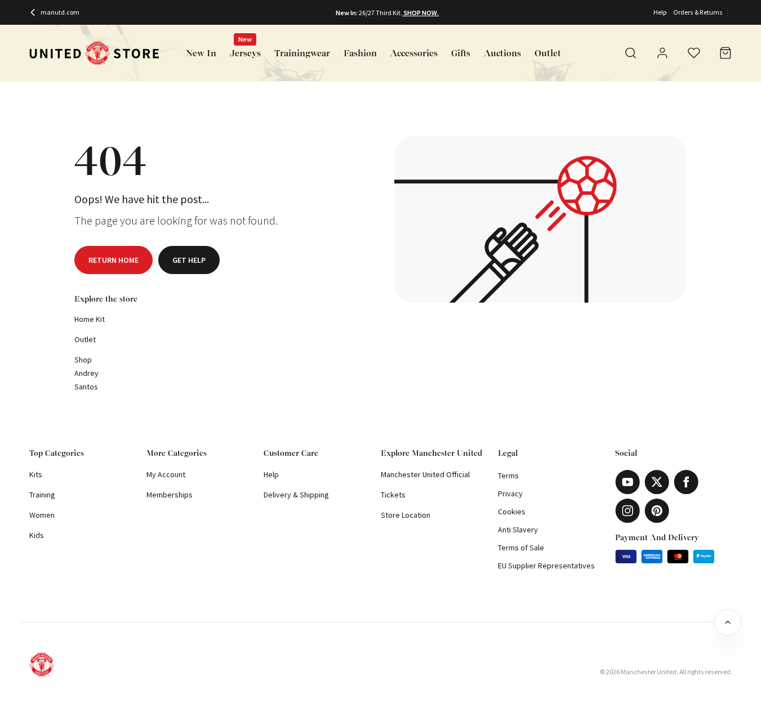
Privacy (510, 493)
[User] (662, 54)
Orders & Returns (698, 12)
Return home (113, 260)
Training (42, 495)
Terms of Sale (521, 547)
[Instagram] (627, 511)
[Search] (631, 53)
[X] (656, 482)
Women (42, 515)
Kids (36, 535)
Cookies (512, 511)
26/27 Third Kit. (380, 12)
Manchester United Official (425, 474)
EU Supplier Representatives (546, 565)
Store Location (405, 515)
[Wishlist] (694, 53)
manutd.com (60, 12)
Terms (508, 475)
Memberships (169, 495)
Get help (189, 260)
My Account (165, 474)
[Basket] (725, 53)
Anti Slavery (518, 529)
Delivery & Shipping (296, 495)
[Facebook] (686, 482)
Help (659, 12)
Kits (35, 474)
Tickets (393, 495)
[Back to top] (727, 622)
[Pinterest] (656, 511)
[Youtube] (627, 482)
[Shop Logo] (94, 53)
